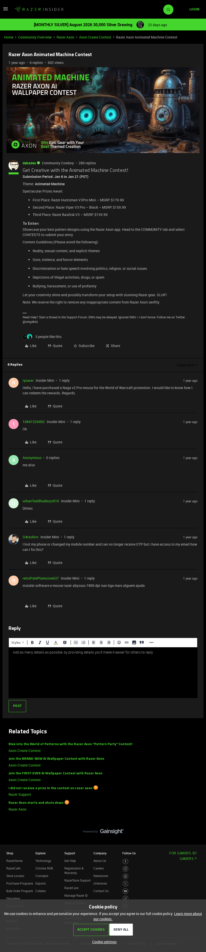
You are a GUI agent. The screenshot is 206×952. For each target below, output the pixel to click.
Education (13, 898)
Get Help (70, 861)
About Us (99, 861)
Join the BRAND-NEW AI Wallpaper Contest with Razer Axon (56, 758)
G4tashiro (30, 537)
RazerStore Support (77, 880)
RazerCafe (13, 868)
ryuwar (28, 380)
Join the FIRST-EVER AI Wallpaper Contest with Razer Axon (55, 773)
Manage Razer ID (76, 895)
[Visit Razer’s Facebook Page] (125, 861)
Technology (43, 861)
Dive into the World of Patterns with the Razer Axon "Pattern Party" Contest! (70, 744)
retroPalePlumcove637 (41, 578)
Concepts (41, 876)
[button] (6, 10)
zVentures (100, 883)
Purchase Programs (19, 883)
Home (8, 37)
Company (100, 853)
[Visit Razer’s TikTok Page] (125, 898)
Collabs (40, 891)
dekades (29, 163)
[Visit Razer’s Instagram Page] (125, 869)
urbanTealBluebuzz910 (41, 501)
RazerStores (14, 861)
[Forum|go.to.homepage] (39, 10)
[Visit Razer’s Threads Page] (125, 876)
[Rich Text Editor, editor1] (103, 673)
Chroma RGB (44, 868)
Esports (40, 883)
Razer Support (20, 794)
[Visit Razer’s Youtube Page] (125, 891)
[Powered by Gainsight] (103, 832)
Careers (98, 868)
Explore (40, 853)
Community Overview (35, 37)
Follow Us (129, 853)
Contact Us (101, 891)
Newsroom (100, 876)
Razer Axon (65, 37)
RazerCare (71, 888)
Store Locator (15, 876)
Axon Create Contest (95, 37)
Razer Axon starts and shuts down (36, 803)
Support (69, 853)
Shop (9, 853)
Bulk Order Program (19, 891)
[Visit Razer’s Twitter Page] (125, 884)
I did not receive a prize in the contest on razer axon (50, 788)
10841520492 (34, 421)
